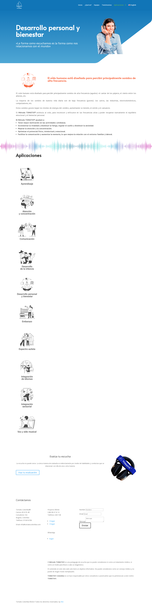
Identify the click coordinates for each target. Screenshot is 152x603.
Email (81, 514)
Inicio (80, 5)
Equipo (96, 5)
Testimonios (107, 5)
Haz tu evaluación (27, 472)
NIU (62, 602)
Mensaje (82, 521)
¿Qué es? (88, 5)
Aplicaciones (119, 5)
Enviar (85, 525)
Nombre (82, 510)
